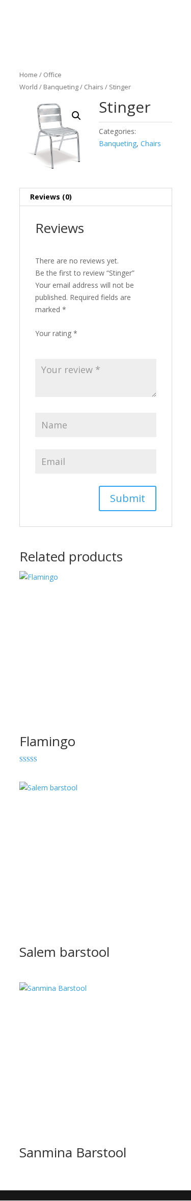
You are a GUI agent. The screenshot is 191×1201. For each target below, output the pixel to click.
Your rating (56, 333)
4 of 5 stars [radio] (84, 346)
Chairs (93, 86)
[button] (76, 116)
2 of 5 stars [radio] (55, 346)
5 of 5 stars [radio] (98, 346)
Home (28, 74)
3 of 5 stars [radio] (70, 346)
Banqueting (60, 86)
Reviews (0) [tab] (51, 197)
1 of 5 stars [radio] (41, 346)
